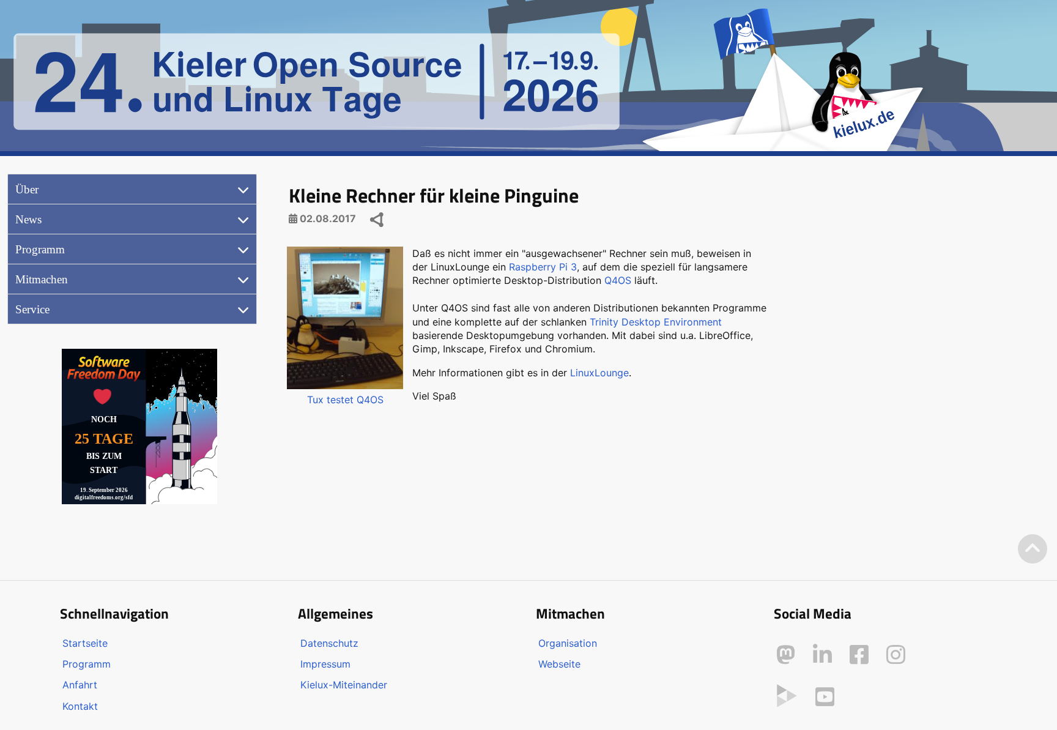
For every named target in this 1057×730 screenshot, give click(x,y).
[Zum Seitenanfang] (1032, 549)
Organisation (567, 643)
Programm (40, 249)
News (28, 219)
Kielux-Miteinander (343, 685)
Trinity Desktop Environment (656, 322)
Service (32, 309)
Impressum (325, 664)
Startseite (85, 643)
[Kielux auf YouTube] (824, 697)
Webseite (559, 664)
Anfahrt (79, 685)
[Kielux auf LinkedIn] (822, 655)
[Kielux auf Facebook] (859, 655)
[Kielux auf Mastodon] (785, 655)
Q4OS (617, 280)
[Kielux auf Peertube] (787, 694)
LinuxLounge (599, 373)
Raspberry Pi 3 (543, 267)
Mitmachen (41, 279)
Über (27, 189)
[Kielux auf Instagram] (895, 655)
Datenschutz (329, 643)
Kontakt (80, 706)
